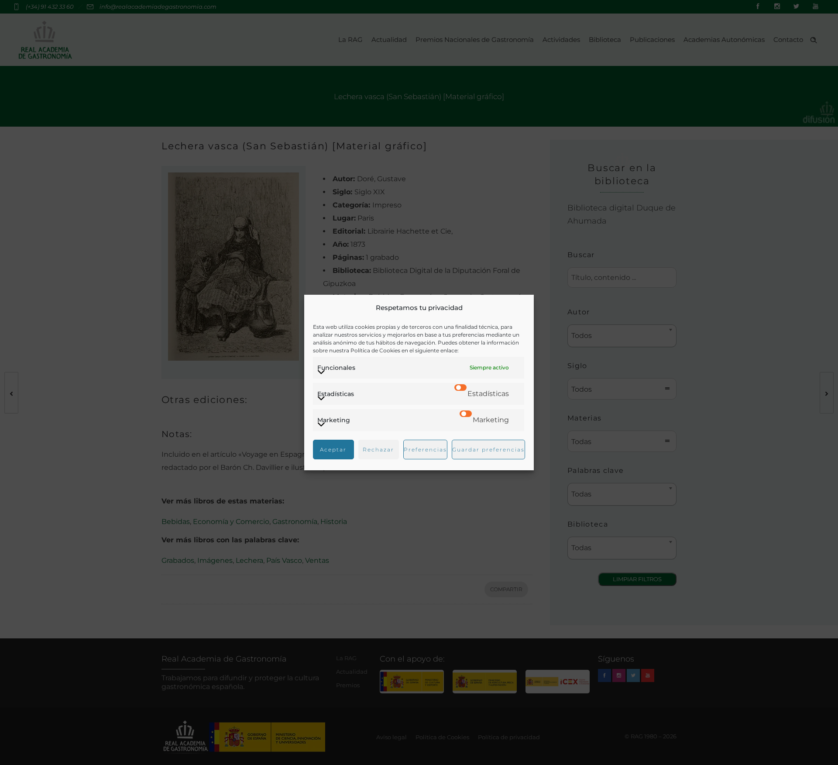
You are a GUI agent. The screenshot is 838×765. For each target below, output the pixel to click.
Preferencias (425, 449)
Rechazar (378, 449)
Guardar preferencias (488, 449)
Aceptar (333, 449)
